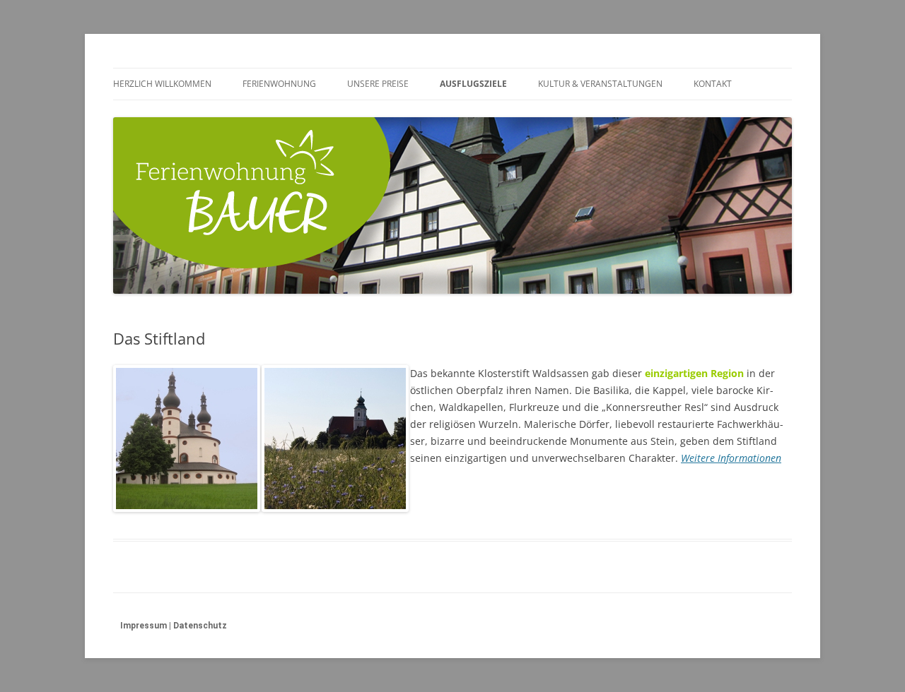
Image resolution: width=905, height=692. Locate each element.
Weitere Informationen (731, 458)
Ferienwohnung (279, 84)
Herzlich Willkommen (162, 84)
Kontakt (713, 84)
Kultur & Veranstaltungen (600, 84)
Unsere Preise (378, 84)
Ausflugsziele (473, 84)
